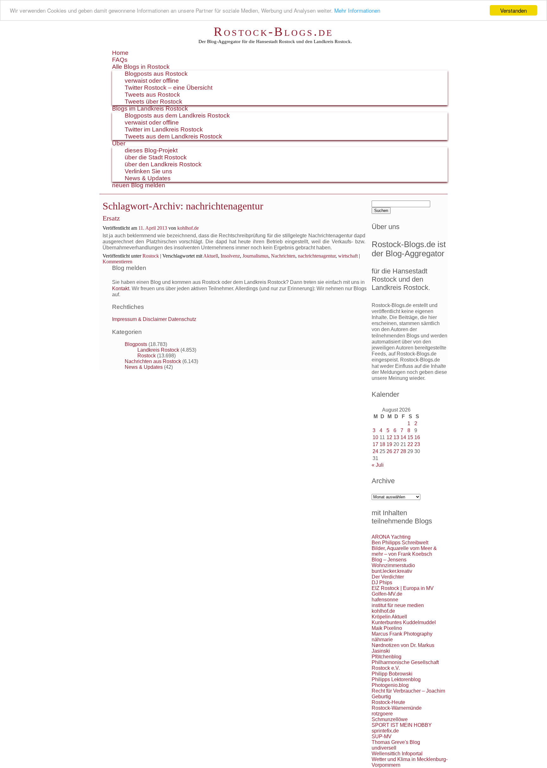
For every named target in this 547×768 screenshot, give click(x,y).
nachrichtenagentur (317, 256)
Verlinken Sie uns (148, 171)
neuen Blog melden (138, 185)
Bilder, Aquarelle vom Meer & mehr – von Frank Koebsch (404, 551)
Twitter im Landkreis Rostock (164, 129)
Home (120, 52)
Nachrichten (283, 256)
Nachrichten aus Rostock (153, 361)
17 (375, 444)
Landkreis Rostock (158, 350)
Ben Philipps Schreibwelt (400, 542)
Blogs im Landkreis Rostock (150, 108)
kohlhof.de (188, 228)
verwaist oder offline (152, 80)
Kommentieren (117, 261)
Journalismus (255, 256)
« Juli (378, 465)
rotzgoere (382, 713)
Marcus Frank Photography (402, 634)
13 (396, 437)
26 (389, 451)
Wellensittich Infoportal (397, 753)
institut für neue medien (398, 605)
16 (417, 437)
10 (375, 437)
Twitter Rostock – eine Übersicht (168, 87)
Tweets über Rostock (153, 101)
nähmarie (382, 639)
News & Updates (148, 178)
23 (417, 444)
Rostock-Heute (388, 702)
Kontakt (120, 288)
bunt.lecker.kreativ (392, 571)
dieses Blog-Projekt (151, 150)
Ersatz (111, 218)
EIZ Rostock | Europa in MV (403, 588)
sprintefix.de (385, 730)
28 (403, 451)
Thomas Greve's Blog (396, 742)
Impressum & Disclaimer (139, 319)
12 (389, 437)
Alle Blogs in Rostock (141, 66)
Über (118, 143)
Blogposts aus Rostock (156, 73)
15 (410, 437)
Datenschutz (182, 319)
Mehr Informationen (357, 11)
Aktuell (210, 256)
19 (389, 444)
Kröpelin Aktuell (389, 616)
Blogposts (136, 344)
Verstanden (513, 10)
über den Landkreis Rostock (163, 164)
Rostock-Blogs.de (273, 31)
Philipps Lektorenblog (396, 679)
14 (403, 437)
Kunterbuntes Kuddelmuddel (404, 622)
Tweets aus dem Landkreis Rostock (173, 136)
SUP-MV (382, 736)
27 (396, 451)
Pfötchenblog (386, 656)
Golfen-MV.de (387, 594)
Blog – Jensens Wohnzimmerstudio (393, 562)
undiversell (384, 748)
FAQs (120, 59)
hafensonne (385, 599)
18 (382, 444)
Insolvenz (230, 256)
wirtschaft (348, 256)
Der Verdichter (388, 576)
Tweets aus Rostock (152, 94)
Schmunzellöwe (390, 719)
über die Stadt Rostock (156, 157)
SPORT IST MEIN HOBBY (402, 725)
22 (410, 444)
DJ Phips (382, 582)
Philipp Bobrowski (392, 673)
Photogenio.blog (390, 685)
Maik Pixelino (387, 628)
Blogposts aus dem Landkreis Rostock (177, 115)
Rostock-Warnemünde (397, 708)
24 (375, 451)
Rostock (150, 256)
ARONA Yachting (391, 537)
